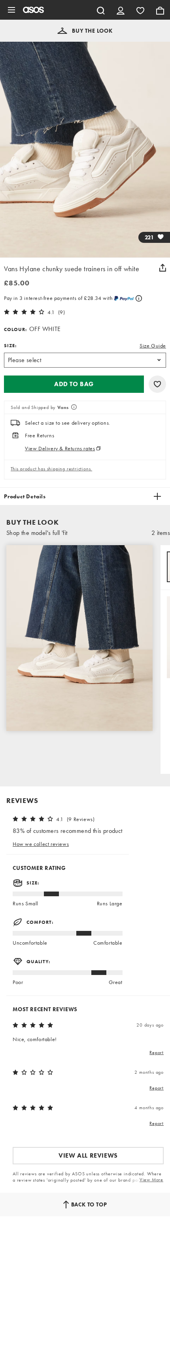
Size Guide (153, 345)
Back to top (89, 1204)
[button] (85, 30)
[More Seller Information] (73, 408)
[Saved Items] (140, 10)
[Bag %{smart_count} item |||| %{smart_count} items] (160, 10)
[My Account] (120, 10)
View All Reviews (88, 1155)
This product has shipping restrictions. (51, 469)
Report (156, 1052)
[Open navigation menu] (11, 10)
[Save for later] (157, 384)
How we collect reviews (41, 843)
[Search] (101, 10)
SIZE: (10, 345)
